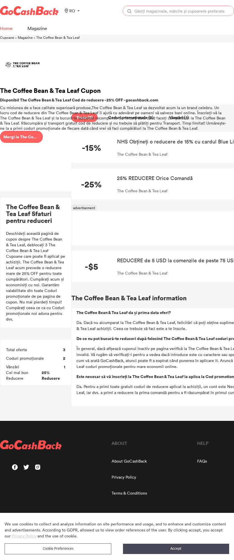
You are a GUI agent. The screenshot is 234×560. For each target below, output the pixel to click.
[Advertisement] (35, 152)
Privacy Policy (124, 477)
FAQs (202, 461)
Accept (175, 549)
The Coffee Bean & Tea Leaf (58, 37)
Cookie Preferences (58, 549)
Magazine (25, 37)
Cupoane (7, 37)
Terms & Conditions (129, 493)
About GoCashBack (129, 461)
